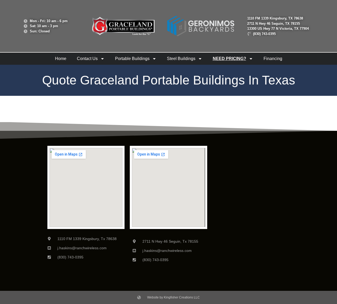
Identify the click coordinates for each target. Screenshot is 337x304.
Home (60, 58)
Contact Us (87, 58)
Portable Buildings (132, 58)
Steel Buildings (181, 58)
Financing (273, 58)
